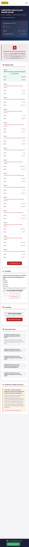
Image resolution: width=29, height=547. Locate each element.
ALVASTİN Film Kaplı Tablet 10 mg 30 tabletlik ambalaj (13, 86)
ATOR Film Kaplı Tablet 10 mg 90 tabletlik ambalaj (14, 251)
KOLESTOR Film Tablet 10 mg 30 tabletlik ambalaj (14, 138)
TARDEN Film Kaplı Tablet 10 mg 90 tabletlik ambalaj (13, 162)
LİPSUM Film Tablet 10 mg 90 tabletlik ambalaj (13, 212)
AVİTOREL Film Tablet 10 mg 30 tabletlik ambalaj (14, 150)
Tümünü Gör (15, 296)
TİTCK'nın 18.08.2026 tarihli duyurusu (12, 410)
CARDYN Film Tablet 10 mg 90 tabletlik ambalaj (14, 175)
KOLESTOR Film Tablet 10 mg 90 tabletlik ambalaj (14, 187)
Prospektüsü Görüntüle (15, 319)
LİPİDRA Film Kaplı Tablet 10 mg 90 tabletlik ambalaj (13, 238)
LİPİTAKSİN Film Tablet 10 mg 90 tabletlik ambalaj (14, 99)
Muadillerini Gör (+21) (15, 263)
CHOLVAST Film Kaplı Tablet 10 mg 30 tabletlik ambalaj (14, 125)
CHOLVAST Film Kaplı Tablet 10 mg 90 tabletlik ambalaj (14, 200)
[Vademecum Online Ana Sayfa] (4, 3)
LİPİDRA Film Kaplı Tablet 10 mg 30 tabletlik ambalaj (13, 225)
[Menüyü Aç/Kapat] (26, 3)
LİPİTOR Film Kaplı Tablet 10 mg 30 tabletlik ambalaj (13, 112)
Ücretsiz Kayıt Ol (14, 544)
